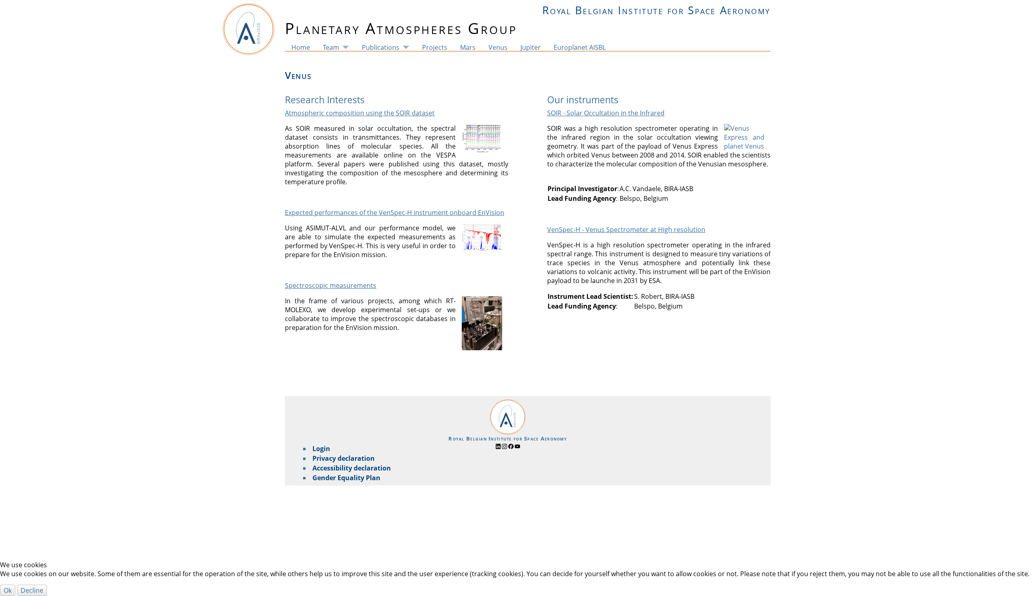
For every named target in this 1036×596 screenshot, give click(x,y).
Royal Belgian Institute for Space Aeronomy (656, 10)
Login (321, 448)
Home (300, 47)
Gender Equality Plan (346, 477)
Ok (8, 590)
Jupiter (530, 47)
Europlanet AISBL (580, 47)
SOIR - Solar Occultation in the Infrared (605, 113)
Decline (32, 590)
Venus (497, 47)
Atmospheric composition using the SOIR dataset (360, 113)
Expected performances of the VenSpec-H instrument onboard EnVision (394, 212)
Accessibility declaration (351, 468)
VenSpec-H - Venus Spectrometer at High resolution (626, 229)
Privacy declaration (343, 458)
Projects (434, 47)
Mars (468, 47)
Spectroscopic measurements (330, 285)
